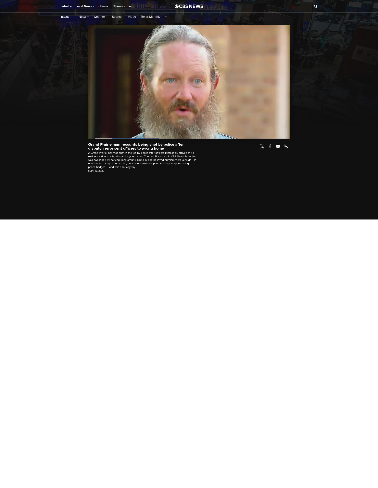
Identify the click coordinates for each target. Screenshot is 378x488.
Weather (100, 17)
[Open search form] (315, 6)
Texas (65, 17)
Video (132, 17)
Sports (116, 17)
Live (103, 6)
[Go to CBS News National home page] (189, 6)
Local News (84, 6)
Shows (118, 6)
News (83, 17)
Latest (65, 6)
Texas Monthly (150, 17)
